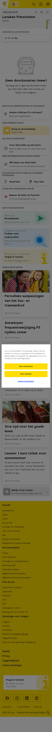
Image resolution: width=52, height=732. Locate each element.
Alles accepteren (26, 366)
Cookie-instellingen (26, 381)
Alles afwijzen (26, 374)
